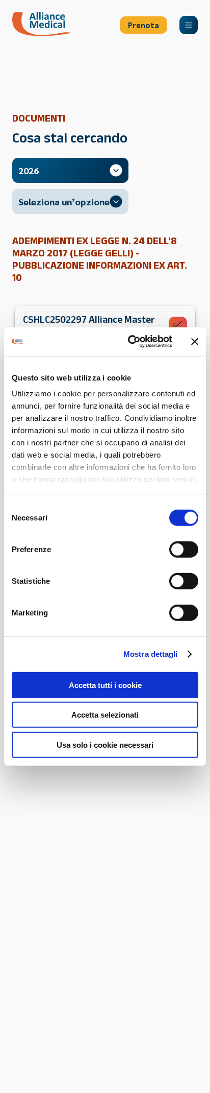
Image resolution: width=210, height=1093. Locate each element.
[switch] (183, 549)
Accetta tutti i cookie (105, 684)
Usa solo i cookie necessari (105, 744)
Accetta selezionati (105, 714)
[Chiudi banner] (194, 341)
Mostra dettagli (150, 654)
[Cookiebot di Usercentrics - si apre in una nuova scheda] (130, 341)
